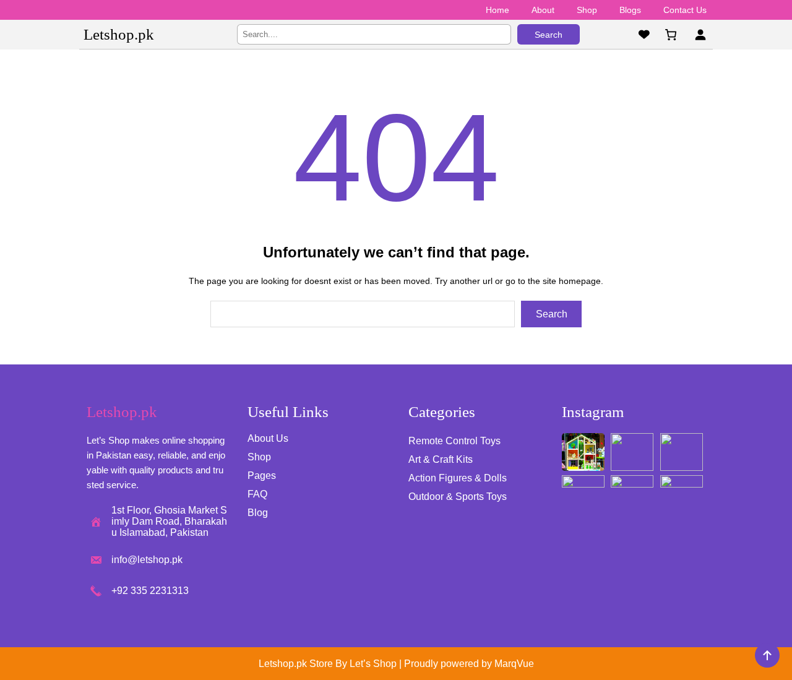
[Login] (700, 34)
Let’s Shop (373, 663)
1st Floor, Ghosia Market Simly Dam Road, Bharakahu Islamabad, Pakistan (169, 521)
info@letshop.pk (147, 559)
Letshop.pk (119, 34)
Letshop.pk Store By (304, 663)
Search (548, 35)
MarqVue (514, 663)
